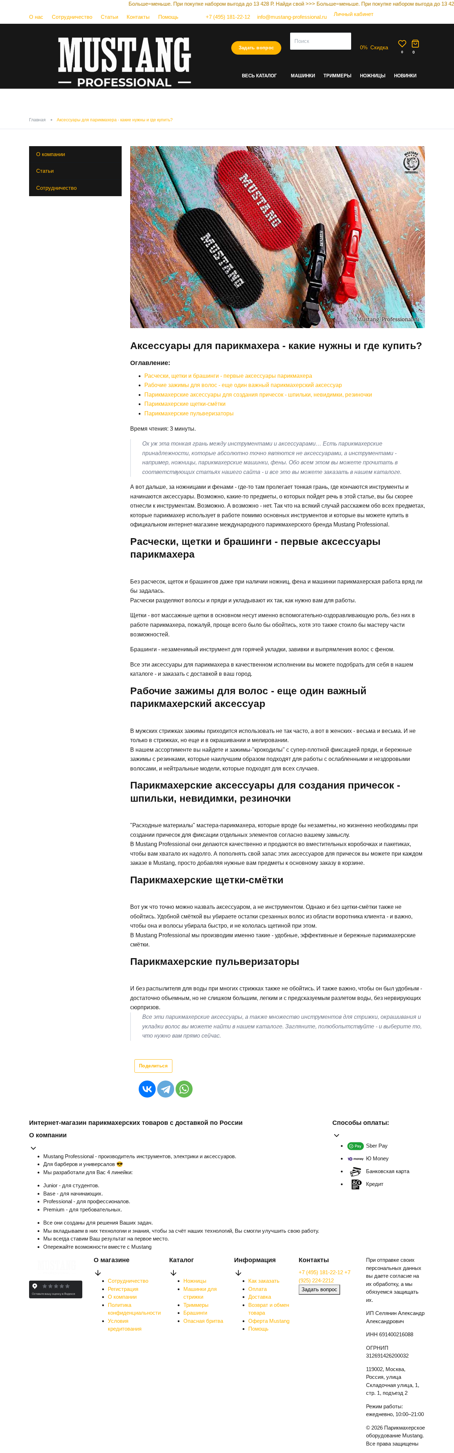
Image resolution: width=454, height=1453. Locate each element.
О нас (36, 17)
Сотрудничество (72, 17)
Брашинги (195, 1313)
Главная (37, 119)
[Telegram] (165, 1089)
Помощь (168, 17)
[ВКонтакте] (147, 1089)
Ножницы (373, 75)
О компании (50, 154)
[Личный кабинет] (350, 21)
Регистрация (123, 1289)
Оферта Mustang (268, 1321)
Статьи (109, 17)
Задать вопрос (256, 47)
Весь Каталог (259, 75)
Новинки (405, 75)
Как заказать (263, 1281)
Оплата (257, 1289)
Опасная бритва (203, 1321)
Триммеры (337, 75)
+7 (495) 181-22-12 (321, 1272)
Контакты (138, 17)
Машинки (303, 75)
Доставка (259, 1297)
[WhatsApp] (184, 1089)
